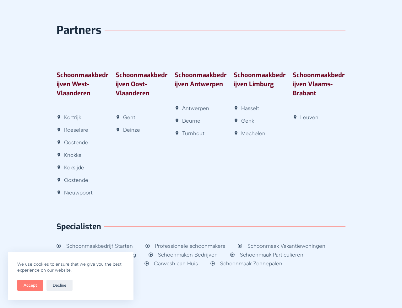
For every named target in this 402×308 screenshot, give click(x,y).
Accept (30, 285)
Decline (59, 285)
